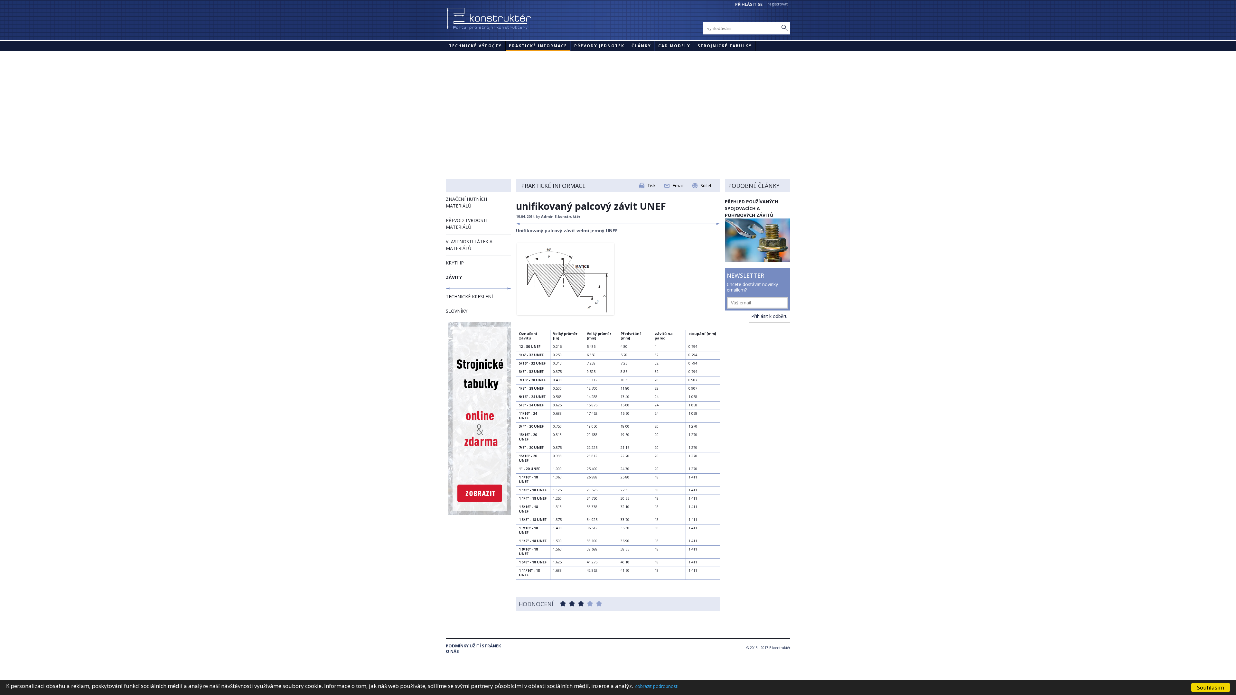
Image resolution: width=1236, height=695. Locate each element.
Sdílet (706, 185)
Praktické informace (538, 46)
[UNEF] (565, 313)
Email (678, 185)
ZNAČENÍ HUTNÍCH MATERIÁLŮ (466, 202)
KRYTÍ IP (455, 263)
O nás (452, 651)
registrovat (778, 4)
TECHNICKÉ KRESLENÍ (469, 296)
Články (641, 46)
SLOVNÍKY (456, 311)
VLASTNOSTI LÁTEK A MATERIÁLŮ (469, 244)
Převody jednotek (599, 46)
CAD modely (674, 46)
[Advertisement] (618, 99)
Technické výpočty (475, 46)
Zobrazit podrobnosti (656, 686)
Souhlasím (1210, 687)
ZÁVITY (454, 277)
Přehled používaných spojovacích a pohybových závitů (751, 208)
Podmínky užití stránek (473, 646)
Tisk (651, 185)
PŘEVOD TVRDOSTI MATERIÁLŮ (466, 223)
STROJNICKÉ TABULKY (725, 46)
